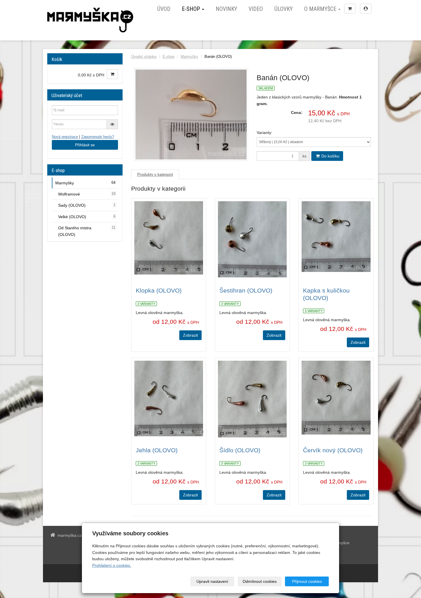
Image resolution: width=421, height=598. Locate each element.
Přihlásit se (85, 145)
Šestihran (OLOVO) (245, 290)
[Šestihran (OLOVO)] (252, 239)
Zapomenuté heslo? (97, 137)
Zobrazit (190, 335)
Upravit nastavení (212, 581)
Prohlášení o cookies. (111, 565)
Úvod (163, 8)
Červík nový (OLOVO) (333, 450)
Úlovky (283, 8)
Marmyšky (189, 57)
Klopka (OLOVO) (159, 290)
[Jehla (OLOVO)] (168, 399)
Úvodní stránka (143, 57)
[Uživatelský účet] (365, 8)
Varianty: (264, 132)
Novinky (226, 8)
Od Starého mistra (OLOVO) (86, 231)
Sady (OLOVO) (86, 205)
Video (256, 8)
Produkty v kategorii (155, 174)
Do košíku (329, 156)
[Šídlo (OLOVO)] (252, 399)
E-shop (191, 8)
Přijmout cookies (307, 581)
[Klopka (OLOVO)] (168, 239)
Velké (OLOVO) (86, 216)
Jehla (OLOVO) (157, 450)
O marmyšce (321, 8)
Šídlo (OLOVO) (239, 450)
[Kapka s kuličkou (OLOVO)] (335, 239)
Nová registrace (65, 137)
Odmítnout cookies (260, 581)
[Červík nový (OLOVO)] (335, 399)
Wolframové (86, 194)
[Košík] (349, 8)
